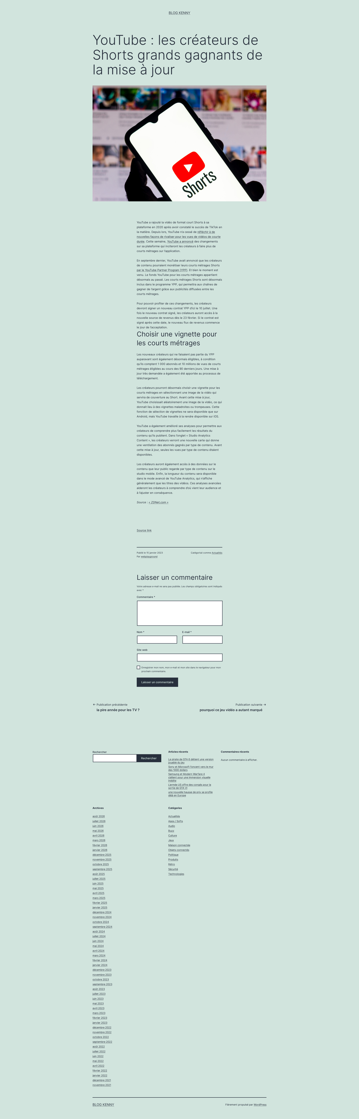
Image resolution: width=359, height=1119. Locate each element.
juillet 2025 (99, 878)
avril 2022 (98, 1065)
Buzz (171, 830)
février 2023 (100, 1017)
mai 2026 (98, 830)
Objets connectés (178, 849)
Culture (172, 835)
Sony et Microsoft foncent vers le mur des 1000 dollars (190, 768)
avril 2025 (98, 893)
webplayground (149, 556)
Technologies (176, 873)
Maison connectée (179, 845)
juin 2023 (98, 998)
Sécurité (173, 869)
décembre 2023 (102, 969)
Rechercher (100, 752)
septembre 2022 (102, 1041)
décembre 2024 (102, 912)
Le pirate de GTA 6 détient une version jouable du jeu (191, 761)
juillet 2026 (99, 821)
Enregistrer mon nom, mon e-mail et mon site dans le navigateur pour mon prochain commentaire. (181, 669)
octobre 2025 (101, 864)
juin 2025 (98, 883)
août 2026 (99, 816)
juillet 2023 (99, 993)
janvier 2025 (100, 907)
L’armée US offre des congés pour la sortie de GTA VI (189, 786)
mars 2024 (99, 955)
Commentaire (146, 596)
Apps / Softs (175, 821)
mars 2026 (99, 840)
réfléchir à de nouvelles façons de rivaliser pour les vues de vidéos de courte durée (179, 236)
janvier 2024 (100, 965)
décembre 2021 (102, 1080)
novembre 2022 (102, 1032)
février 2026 (100, 845)
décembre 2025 (102, 854)
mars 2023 (99, 1013)
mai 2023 (98, 1003)
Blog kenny (179, 13)
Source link (144, 530)
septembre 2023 (102, 984)
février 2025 (100, 902)
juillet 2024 (99, 936)
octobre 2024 (101, 921)
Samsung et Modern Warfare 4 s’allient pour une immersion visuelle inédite (189, 777)
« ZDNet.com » (158, 502)
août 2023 (99, 989)
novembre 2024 (102, 917)
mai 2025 (98, 888)
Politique (173, 854)
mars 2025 (99, 897)
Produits (173, 859)
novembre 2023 (102, 974)
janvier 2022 (100, 1075)
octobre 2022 (101, 1037)
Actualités (217, 552)
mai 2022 (98, 1061)
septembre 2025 (102, 869)
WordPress (260, 1104)
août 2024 (99, 931)
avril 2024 (98, 950)
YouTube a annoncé (180, 241)
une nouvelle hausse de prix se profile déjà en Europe (190, 794)
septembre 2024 (102, 926)
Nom (140, 632)
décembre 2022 (102, 1027)
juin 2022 (98, 1056)
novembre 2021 (102, 1085)
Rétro (171, 864)
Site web (142, 649)
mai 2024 (98, 945)
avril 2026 (98, 835)
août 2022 (99, 1046)
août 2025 (99, 873)
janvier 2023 (100, 1022)
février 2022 (100, 1070)
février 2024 (100, 960)
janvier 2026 (100, 849)
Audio (171, 825)
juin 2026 (98, 825)
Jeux (171, 840)
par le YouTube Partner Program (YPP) (162, 270)
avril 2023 (98, 1008)
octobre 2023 (101, 979)
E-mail (187, 632)
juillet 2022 (99, 1051)
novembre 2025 (102, 859)
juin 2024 (98, 941)
